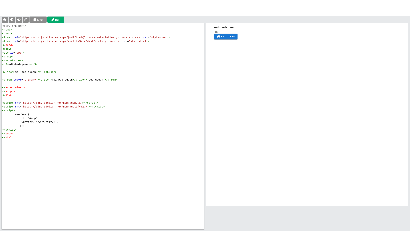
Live (40, 19)
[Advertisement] (205, 10)
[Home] (5, 20)
